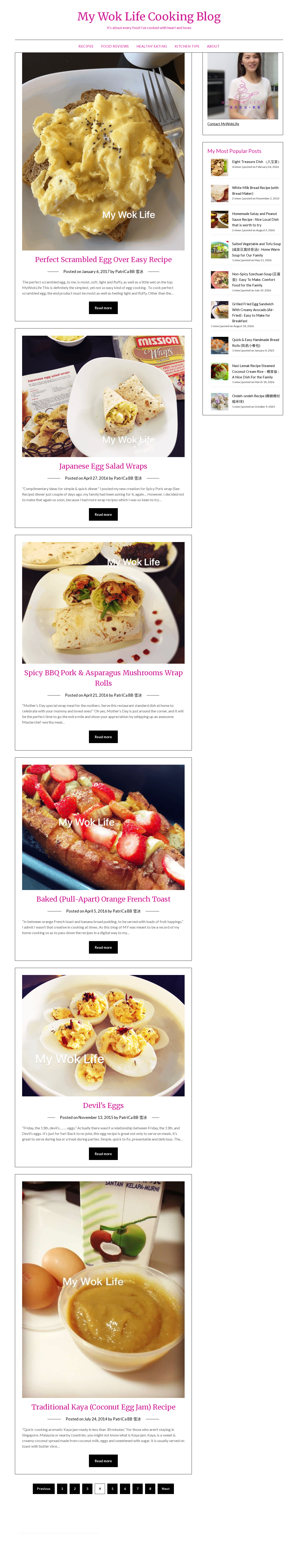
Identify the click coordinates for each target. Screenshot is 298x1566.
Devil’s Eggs (103, 1105)
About (213, 46)
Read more (103, 308)
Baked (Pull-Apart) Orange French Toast (103, 899)
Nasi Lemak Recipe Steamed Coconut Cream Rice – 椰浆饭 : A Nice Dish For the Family (255, 371)
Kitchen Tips (187, 46)
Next (166, 1489)
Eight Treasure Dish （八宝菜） (256, 161)
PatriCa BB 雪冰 (129, 271)
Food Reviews (115, 46)
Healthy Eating (151, 46)
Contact (24, 1538)
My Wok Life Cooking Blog (149, 16)
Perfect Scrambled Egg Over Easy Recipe (103, 259)
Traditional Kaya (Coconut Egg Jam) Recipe (103, 1407)
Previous (44, 1489)
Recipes (86, 46)
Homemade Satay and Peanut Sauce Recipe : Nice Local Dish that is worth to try (255, 219)
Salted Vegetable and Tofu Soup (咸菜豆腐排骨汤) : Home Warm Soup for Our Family (256, 249)
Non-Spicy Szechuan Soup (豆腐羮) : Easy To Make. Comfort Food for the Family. (256, 279)
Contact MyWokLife (223, 124)
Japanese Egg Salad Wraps (103, 466)
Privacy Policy (28, 1528)
